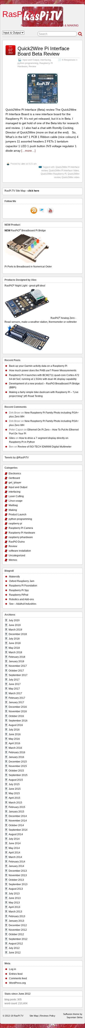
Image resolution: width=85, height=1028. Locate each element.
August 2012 (16, 943)
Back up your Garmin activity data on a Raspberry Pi (38, 366)
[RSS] (34, 211)
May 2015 (14, 793)
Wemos (13, 560)
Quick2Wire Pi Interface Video (64, 170)
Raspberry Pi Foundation (23, 585)
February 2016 (17, 752)
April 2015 (14, 797)
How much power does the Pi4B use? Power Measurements (42, 370)
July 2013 (14, 893)
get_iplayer (15, 482)
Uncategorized (17, 555)
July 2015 (14, 784)
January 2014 (16, 866)
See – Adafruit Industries (22, 603)
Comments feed (18, 978)
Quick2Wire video (70, 177)
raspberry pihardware (21, 537)
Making (13, 510)
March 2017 (15, 693)
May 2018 (14, 647)
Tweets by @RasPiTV (17, 457)
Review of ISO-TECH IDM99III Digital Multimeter (44, 446)
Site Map (34, 1015)
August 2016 (16, 725)
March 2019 (15, 629)
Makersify (14, 576)
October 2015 (16, 770)
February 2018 (17, 656)
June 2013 (15, 898)
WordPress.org (17, 982)
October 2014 (16, 825)
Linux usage (15, 500)
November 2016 (18, 711)
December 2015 (18, 761)
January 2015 (16, 811)
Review (32, 66)
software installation (20, 550)
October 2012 (16, 934)
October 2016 (16, 716)
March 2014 (15, 857)
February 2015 (17, 807)
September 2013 (18, 884)
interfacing (45, 60)
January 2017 (16, 702)
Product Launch (17, 514)
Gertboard (14, 478)
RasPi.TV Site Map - (22, 190)
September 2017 (18, 675)
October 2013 (16, 879)
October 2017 (16, 670)
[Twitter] (42, 211)
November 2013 (18, 875)
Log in (12, 969)
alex (23, 163)
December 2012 (18, 925)
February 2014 (17, 861)
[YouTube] (50, 211)
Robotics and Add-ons (21, 599)
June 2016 (15, 734)
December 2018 (18, 634)
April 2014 (14, 852)
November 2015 (18, 766)
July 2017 (14, 679)
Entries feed (15, 973)
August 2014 (16, 834)
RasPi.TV (19, 14)
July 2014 (14, 838)
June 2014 (15, 843)
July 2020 (14, 620)
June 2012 (15, 952)
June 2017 (15, 684)
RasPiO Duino (17, 541)
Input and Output (30, 60)
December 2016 (18, 706)
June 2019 (15, 625)
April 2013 (14, 907)
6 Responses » (69, 60)
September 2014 (18, 829)
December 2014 (18, 816)
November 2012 (18, 929)
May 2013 (14, 902)
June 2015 (15, 788)
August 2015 (16, 779)
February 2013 (17, 916)
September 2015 (18, 775)
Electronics (15, 473)
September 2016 (18, 720)
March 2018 (15, 652)
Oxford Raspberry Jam (21, 581)
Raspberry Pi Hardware (22, 532)
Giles (12, 438)
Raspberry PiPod (18, 594)
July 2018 (14, 638)
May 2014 (14, 848)
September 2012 (18, 939)
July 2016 (14, 729)
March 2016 (15, 747)
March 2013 (15, 911)
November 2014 (18, 820)
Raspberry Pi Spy (19, 590)
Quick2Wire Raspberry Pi (53, 174)
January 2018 (16, 661)
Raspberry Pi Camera (21, 528)
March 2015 (15, 802)
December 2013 (18, 870)
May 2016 (14, 738)
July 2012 (14, 948)
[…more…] (28, 150)
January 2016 (16, 757)
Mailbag (13, 505)
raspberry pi (15, 523)
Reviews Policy (47, 1015)
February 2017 (17, 697)
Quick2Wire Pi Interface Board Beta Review (43, 51)
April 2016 (14, 743)
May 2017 (14, 688)
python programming (28, 63)
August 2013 (16, 888)
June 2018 (15, 643)
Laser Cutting (16, 496)
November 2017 (18, 666)
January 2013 (16, 920)
